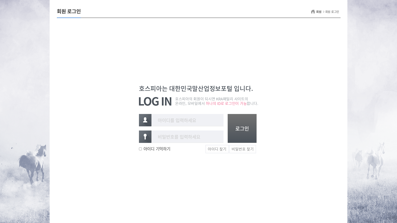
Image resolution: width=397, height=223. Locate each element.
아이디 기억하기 (156, 148)
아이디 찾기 (217, 149)
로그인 (242, 128)
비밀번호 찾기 (243, 149)
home (313, 11)
